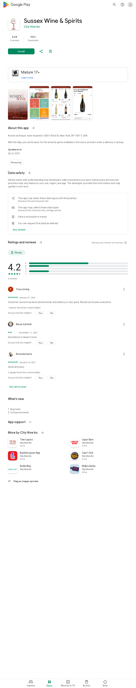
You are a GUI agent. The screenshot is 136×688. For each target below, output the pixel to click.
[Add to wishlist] (50, 51)
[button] (18, 103)
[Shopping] (16, 162)
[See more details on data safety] (19, 230)
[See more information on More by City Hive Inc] (42, 433)
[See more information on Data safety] (29, 173)
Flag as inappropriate (23, 481)
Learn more (27, 77)
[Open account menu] (130, 5)
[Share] (41, 51)
